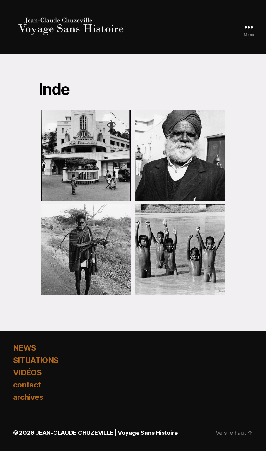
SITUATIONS (35, 360)
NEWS (24, 348)
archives (28, 397)
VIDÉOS (27, 372)
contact (27, 384)
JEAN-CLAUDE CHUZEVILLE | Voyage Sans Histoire (106, 432)
